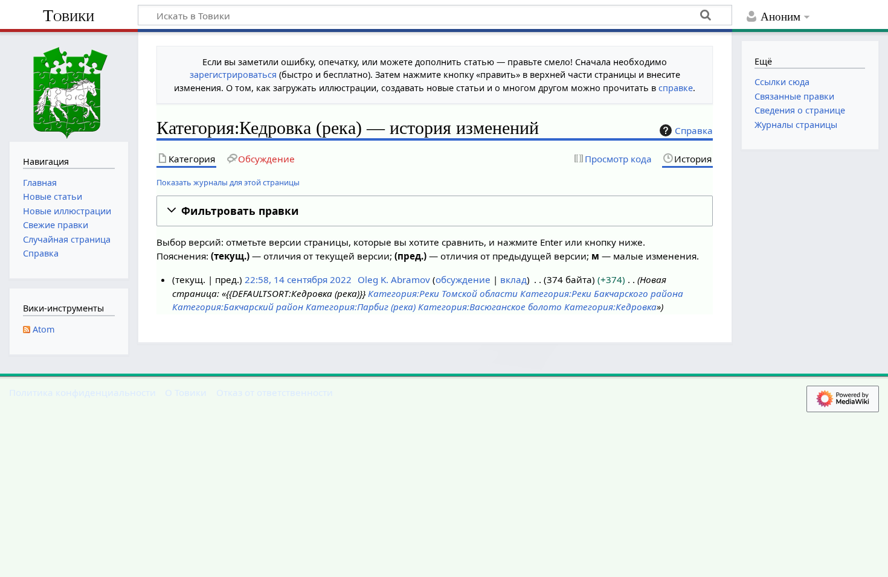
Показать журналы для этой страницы (228, 182)
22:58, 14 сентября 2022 (298, 279)
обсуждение (463, 279)
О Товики (186, 392)
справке (675, 88)
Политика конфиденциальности (82, 392)
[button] (435, 211)
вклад (513, 279)
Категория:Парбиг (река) (361, 307)
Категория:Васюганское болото (490, 307)
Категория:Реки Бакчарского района (601, 293)
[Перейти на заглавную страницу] (69, 85)
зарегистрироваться (233, 74)
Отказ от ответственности (274, 392)
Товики (68, 15)
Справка (694, 130)
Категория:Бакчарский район (237, 307)
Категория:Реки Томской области (443, 293)
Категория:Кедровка (610, 307)
